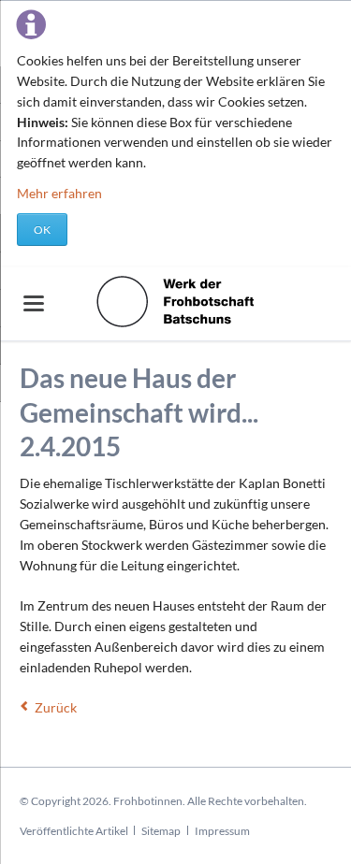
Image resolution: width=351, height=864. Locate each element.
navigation (33, 303)
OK (42, 230)
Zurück (56, 707)
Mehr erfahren (59, 193)
